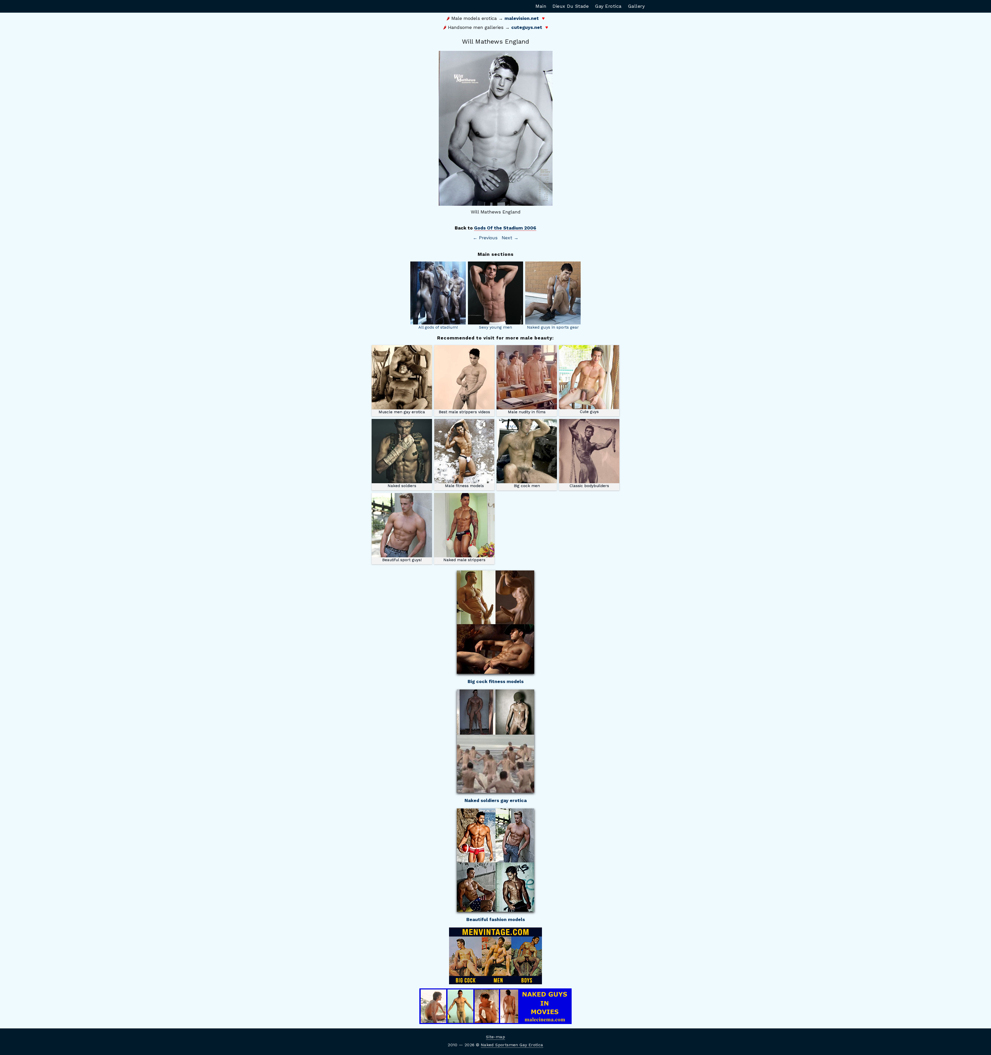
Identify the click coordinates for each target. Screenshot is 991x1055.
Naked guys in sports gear (553, 327)
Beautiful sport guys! (402, 560)
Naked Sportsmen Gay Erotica (512, 1044)
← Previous (485, 237)
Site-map (495, 1036)
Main (541, 6)
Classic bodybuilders (589, 485)
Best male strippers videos (464, 412)
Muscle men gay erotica (402, 412)
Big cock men (527, 485)
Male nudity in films (527, 412)
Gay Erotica (608, 6)
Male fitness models (464, 485)
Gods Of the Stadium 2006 (505, 228)
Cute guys (589, 411)
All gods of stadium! (438, 327)
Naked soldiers (402, 485)
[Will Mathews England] (495, 128)
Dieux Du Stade (571, 6)
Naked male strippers (464, 560)
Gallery (636, 6)
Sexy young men (495, 327)
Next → (510, 237)
